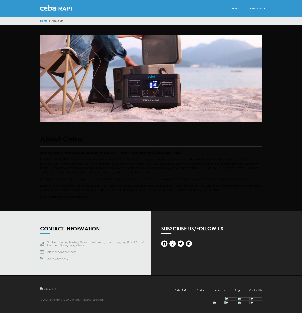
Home (235, 8)
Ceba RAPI (181, 290)
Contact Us (255, 290)
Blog (237, 290)
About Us (220, 290)
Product (201, 290)
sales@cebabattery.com (61, 252)
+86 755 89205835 (57, 259)
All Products (255, 8)
